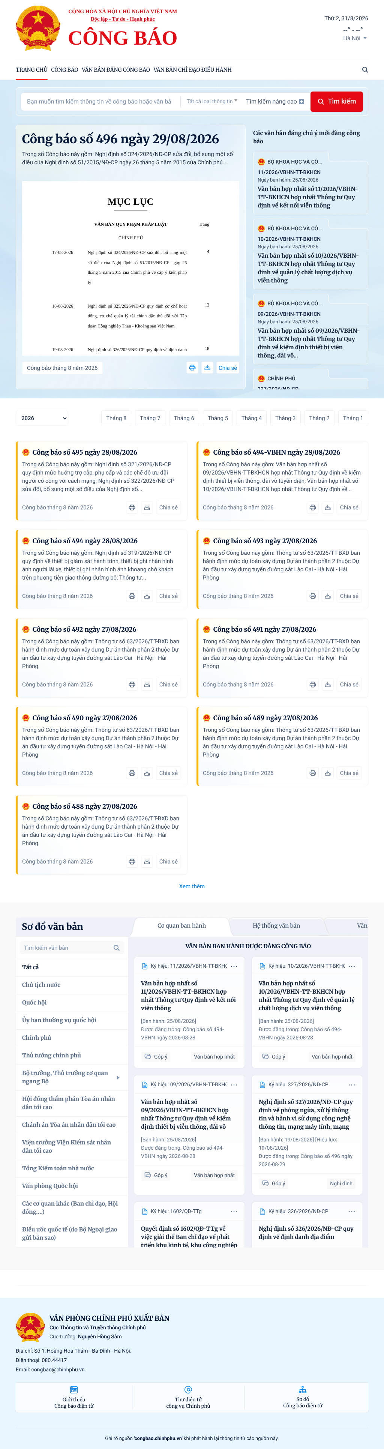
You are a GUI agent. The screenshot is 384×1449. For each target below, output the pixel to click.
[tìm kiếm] (116, 948)
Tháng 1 (353, 418)
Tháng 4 (252, 418)
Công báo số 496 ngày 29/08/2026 (120, 139)
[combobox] (212, 101)
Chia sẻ (228, 368)
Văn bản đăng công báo (116, 69)
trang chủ (32, 69)
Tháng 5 (218, 418)
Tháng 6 (184, 418)
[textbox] (212, 101)
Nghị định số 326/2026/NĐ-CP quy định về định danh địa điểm (137, 354)
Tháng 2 (319, 418)
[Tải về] (207, 368)
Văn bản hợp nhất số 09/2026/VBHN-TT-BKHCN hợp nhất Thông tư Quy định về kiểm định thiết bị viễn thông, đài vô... (309, 343)
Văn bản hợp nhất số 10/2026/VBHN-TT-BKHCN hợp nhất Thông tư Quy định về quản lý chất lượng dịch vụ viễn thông (308, 268)
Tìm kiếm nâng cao (271, 101)
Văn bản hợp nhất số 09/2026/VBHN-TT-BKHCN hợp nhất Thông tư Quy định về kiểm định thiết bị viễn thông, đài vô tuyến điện (186, 1115)
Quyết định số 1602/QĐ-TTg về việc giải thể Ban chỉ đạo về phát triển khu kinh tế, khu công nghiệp (189, 1237)
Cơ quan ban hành (182, 925)
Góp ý (160, 1057)
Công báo (64, 69)
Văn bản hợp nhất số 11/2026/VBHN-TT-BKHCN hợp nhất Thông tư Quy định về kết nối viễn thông (308, 197)
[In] (192, 368)
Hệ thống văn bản (276, 925)
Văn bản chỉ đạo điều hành (193, 69)
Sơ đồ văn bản (52, 926)
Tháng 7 (150, 418)
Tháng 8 (116, 418)
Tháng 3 (285, 418)
